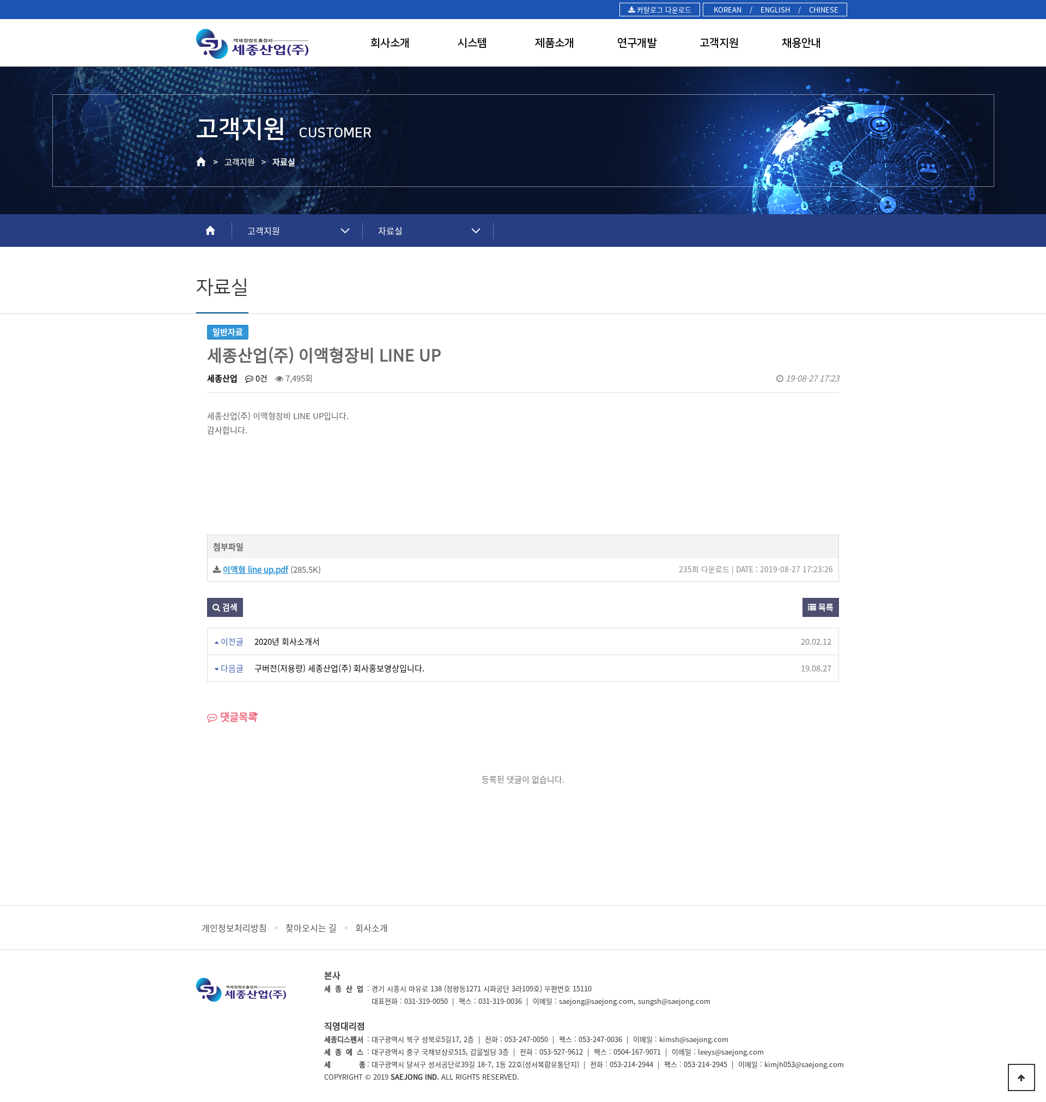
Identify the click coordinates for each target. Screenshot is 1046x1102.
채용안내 (801, 43)
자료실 (390, 230)
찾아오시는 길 (311, 927)
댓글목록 (237, 716)
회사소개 (390, 43)
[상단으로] (1021, 1077)
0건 (260, 378)
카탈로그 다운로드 (663, 9)
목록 (825, 607)
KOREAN (726, 9)
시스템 (472, 43)
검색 (229, 607)
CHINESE (823, 9)
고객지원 (719, 43)
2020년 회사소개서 (287, 641)
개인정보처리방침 (234, 927)
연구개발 (636, 43)
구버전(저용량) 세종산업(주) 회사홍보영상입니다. (339, 668)
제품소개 (554, 43)
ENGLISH (775, 9)
